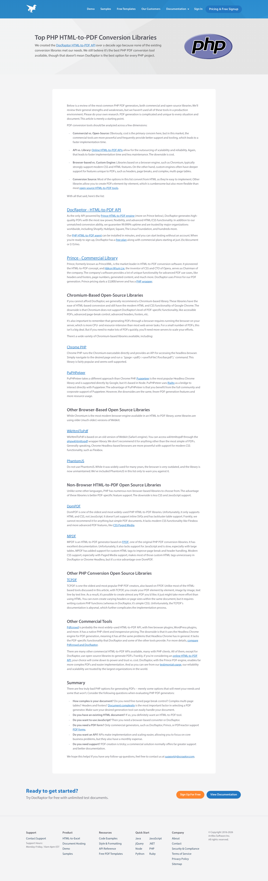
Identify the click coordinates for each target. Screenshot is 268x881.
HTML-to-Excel (71, 838)
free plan (121, 240)
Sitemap (177, 864)
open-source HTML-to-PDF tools (98, 188)
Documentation (176, 9)
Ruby (152, 854)
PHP (151, 848)
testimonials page (170, 664)
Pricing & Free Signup (223, 9)
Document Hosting (74, 843)
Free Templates (126, 9)
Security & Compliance (185, 848)
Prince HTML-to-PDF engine (118, 216)
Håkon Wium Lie (115, 268)
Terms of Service (181, 854)
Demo (91, 9)
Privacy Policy (180, 859)
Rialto (171, 383)
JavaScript (155, 838)
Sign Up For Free (190, 794)
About (176, 838)
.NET (152, 843)
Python (139, 854)
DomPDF (74, 506)
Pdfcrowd (73, 627)
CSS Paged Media (123, 525)
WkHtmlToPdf (77, 431)
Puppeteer (143, 378)
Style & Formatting (110, 843)
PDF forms (79, 729)
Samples (105, 9)
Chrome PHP (76, 347)
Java (138, 838)
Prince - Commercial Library (92, 258)
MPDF (71, 536)
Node (138, 848)
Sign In (198, 9)
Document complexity (121, 705)
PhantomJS (75, 461)
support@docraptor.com (179, 756)
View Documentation (223, 794)
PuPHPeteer (76, 373)
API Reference (107, 848)
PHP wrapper (144, 281)
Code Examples (108, 838)
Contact (176, 843)
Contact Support (36, 838)
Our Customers (150, 9)
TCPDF (72, 580)
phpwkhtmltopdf (77, 441)
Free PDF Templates (111, 854)
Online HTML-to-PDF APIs (107, 150)
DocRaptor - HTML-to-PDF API (94, 210)
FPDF (125, 542)
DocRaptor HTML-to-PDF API (75, 45)
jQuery (139, 843)
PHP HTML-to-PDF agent (87, 235)
